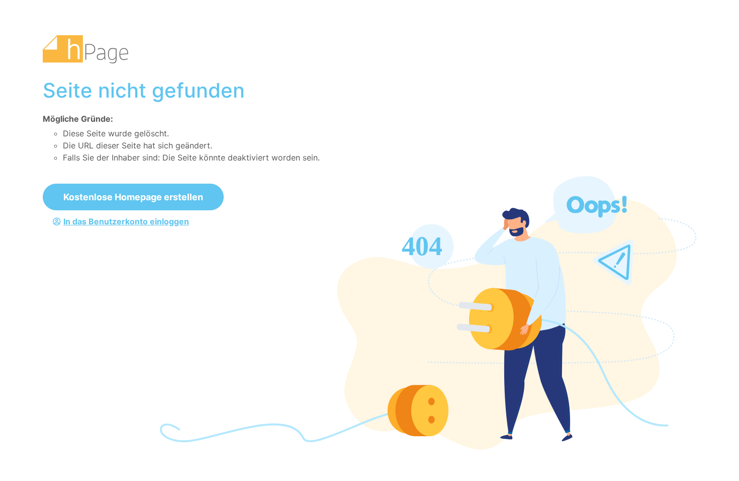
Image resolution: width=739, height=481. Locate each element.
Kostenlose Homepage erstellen (133, 197)
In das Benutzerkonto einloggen (126, 221)
